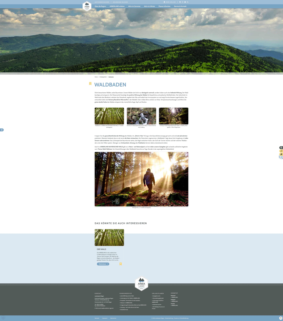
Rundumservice (126, 293)
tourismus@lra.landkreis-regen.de (105, 308)
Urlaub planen (158, 293)
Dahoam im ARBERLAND (126, 302)
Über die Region (100, 6)
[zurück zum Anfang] (280, 318)
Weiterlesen (102, 264)
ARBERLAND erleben (117, 6)
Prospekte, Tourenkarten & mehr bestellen (130, 300)
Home (96, 77)
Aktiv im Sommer (134, 6)
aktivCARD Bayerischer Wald (127, 296)
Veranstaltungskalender (158, 298)
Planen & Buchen (164, 6)
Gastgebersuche (156, 296)
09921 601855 (100, 304)
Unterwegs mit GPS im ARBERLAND (157, 301)
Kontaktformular (124, 309)
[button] (3, 318)
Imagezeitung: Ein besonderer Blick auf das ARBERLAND (133, 305)
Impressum (104, 318)
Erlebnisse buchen (120, 2)
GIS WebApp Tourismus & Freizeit (158, 307)
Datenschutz (113, 318)
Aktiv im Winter (149, 6)
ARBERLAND (175, 297)
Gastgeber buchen (102, 2)
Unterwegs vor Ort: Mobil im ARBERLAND (130, 298)
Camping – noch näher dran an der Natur (129, 307)
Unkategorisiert (103, 77)
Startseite (97, 318)
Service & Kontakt (180, 6)
